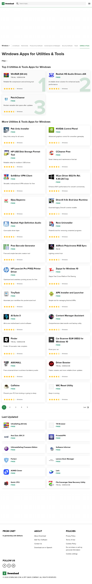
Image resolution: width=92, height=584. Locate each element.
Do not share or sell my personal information (74, 548)
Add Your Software (40, 540)
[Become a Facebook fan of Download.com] (4, 565)
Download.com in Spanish (43, 547)
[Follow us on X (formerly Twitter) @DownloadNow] (9, 565)
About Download (40, 536)
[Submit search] (17, 3)
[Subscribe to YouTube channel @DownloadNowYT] (13, 565)
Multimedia (24, 46)
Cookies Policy (71, 544)
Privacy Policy (70, 536)
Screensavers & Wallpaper (52, 46)
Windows (5, 46)
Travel (76, 46)
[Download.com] (8, 3)
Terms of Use (70, 540)
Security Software (67, 46)
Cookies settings (72, 554)
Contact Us (38, 544)
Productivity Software (36, 46)
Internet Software (14, 46)
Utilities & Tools (84, 46)
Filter (4, 61)
